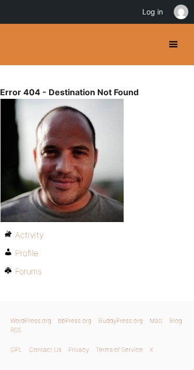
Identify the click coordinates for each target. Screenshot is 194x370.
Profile (26, 253)
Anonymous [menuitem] (180, 12)
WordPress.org (30, 320)
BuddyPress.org (17, 44)
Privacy (78, 349)
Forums (28, 271)
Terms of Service (119, 349)
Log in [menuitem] (152, 11)
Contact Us (45, 349)
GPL (16, 349)
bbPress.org (75, 320)
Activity (29, 235)
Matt (156, 320)
